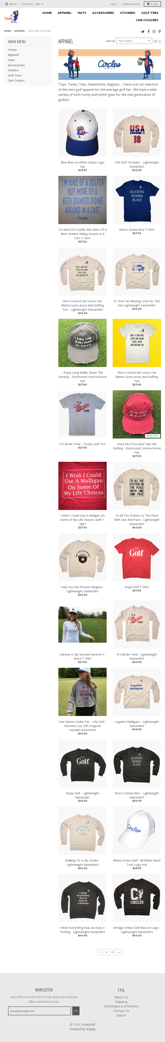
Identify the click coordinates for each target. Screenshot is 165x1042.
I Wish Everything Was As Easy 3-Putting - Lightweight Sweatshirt (82, 930)
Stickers (127, 13)
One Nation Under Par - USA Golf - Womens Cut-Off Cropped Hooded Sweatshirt (82, 726)
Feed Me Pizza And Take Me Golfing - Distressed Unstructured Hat (137, 448)
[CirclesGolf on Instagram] (154, 31)
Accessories (103, 13)
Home (47, 13)
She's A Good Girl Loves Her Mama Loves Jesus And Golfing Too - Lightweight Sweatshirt (82, 305)
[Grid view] (155, 41)
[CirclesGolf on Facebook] (148, 31)
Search (121, 1015)
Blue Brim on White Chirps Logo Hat (82, 164)
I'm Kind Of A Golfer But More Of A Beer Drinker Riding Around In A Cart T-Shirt (83, 233)
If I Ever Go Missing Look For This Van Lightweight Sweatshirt (136, 303)
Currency (27, 3)
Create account (131, 3)
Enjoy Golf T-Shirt (137, 587)
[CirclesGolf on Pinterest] (159, 31)
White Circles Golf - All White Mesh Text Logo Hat (137, 862)
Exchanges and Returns (121, 1006)
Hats (82, 13)
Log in (113, 3)
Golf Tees (149, 13)
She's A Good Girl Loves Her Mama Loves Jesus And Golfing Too (137, 376)
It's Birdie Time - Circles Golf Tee (82, 444)
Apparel (65, 13)
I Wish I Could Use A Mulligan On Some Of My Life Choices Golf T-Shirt (82, 519)
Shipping (121, 1002)
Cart (154, 3)
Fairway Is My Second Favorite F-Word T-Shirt (82, 656)
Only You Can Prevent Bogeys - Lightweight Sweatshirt (82, 589)
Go (75, 1010)
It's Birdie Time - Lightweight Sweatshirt (137, 656)
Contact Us (121, 1011)
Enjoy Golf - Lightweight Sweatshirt (82, 795)
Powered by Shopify (83, 1029)
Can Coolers (147, 20)
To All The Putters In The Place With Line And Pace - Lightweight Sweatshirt (137, 519)
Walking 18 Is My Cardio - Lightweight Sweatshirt (82, 862)
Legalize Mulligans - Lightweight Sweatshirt (137, 724)
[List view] (159, 41)
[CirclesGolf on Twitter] (143, 31)
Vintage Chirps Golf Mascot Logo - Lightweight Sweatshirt (137, 930)
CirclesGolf (88, 1024)
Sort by (110, 41)
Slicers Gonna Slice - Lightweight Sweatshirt (137, 795)
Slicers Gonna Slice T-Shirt (137, 229)
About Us (121, 997)
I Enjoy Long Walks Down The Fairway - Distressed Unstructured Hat (82, 376)
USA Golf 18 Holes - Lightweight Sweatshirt (136, 164)
